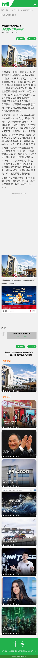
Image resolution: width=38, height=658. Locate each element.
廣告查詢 (33, 651)
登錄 (25, 336)
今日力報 (15, 10)
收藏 (21, 39)
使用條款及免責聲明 (15, 651)
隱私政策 (26, 651)
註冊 (18, 336)
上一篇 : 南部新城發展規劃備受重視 (19, 353)
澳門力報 (4, 10)
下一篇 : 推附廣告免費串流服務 (19, 355)
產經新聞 (27, 10)
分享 (33, 39)
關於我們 (4, 651)
